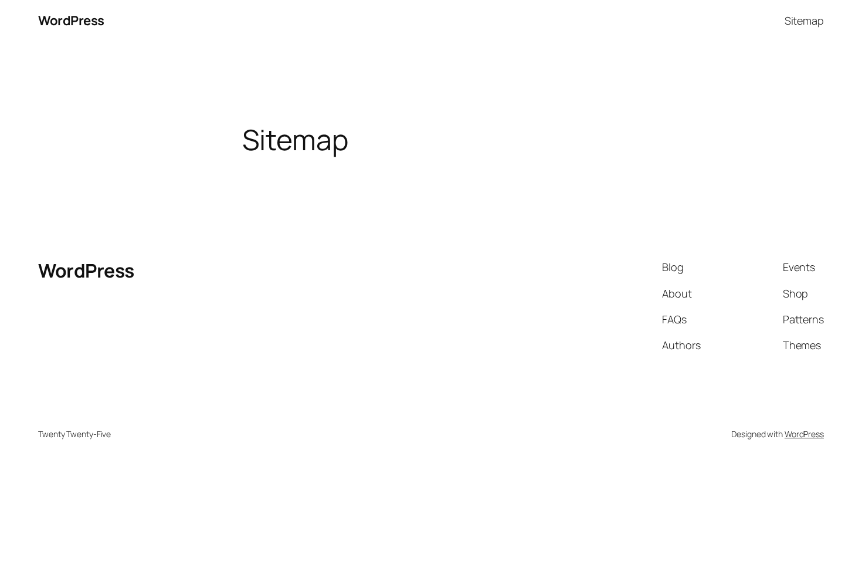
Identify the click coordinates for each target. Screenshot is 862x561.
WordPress (71, 20)
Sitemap (804, 20)
